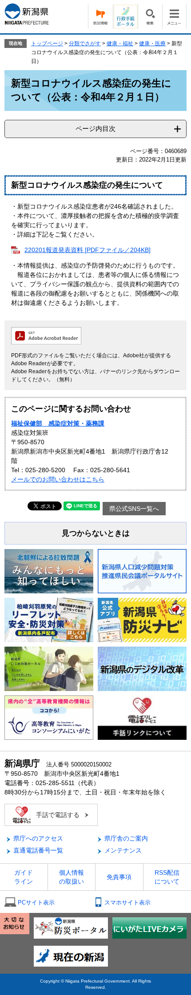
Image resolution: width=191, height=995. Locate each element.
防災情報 (100, 16)
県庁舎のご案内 (126, 838)
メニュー (174, 16)
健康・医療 (152, 43)
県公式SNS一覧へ (134, 508)
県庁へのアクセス (38, 838)
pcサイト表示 (36, 902)
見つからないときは (96, 533)
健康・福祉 (120, 43)
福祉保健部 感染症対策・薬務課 (57, 423)
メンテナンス (123, 850)
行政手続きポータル (125, 16)
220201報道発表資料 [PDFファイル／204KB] (87, 249)
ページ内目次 (95, 128)
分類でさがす (85, 43)
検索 (150, 16)
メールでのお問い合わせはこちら (57, 479)
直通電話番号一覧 (38, 850)
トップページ (47, 43)
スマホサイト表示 (127, 902)
